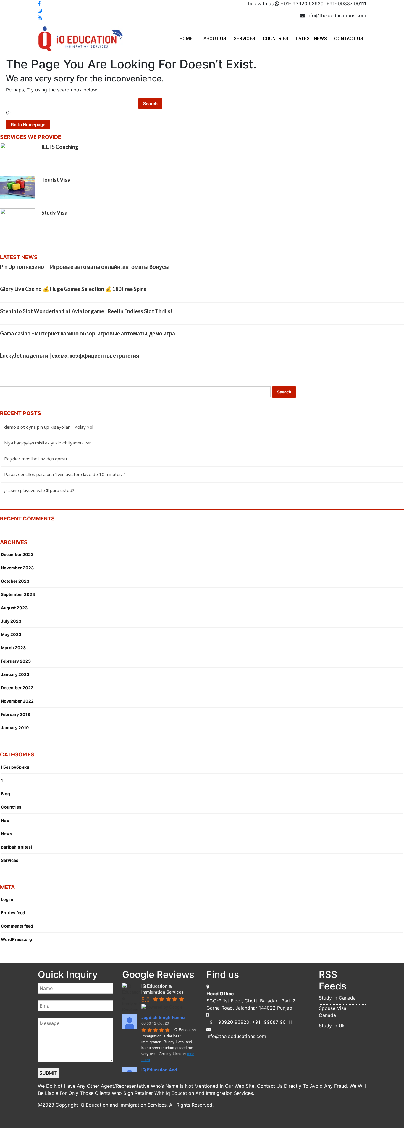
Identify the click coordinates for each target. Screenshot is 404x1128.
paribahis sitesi (16, 846)
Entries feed (13, 912)
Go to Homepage (28, 124)
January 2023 (15, 674)
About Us (214, 38)
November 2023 (17, 567)
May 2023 (11, 634)
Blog (5, 793)
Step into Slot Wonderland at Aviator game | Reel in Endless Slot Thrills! (86, 311)
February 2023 (16, 660)
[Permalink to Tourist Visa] (17, 187)
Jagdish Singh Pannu (163, 1017)
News (6, 833)
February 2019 (15, 714)
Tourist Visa (55, 179)
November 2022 (17, 700)
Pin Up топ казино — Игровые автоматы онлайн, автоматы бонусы (84, 266)
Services (244, 38)
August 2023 (14, 607)
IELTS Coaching (59, 147)
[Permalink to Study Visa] (17, 220)
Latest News (311, 38)
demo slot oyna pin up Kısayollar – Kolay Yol (48, 427)
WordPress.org (16, 939)
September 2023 (18, 594)
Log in (7, 899)
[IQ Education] (81, 38)
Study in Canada (337, 998)
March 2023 (13, 647)
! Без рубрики (15, 766)
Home (186, 38)
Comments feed (17, 925)
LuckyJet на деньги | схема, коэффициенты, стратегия (69, 355)
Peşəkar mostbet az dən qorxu (35, 459)
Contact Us (348, 38)
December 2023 (17, 554)
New (5, 820)
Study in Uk (332, 1026)
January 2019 (15, 727)
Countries (275, 38)
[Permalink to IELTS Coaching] (17, 154)
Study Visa (54, 212)
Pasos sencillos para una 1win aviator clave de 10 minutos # (65, 474)
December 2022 (17, 687)
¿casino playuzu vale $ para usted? (39, 490)
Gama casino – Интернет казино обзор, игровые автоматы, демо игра (87, 333)
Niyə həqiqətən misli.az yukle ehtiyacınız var (47, 443)
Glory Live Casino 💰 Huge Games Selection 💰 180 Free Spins (73, 289)
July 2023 (11, 621)
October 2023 (15, 581)
